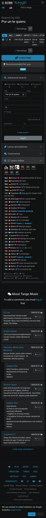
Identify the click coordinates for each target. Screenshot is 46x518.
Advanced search (16, 77)
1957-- (18, 39)
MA (33, 167)
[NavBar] (42, 2)
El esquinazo (25, 205)
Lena (13, 242)
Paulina (14, 208)
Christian (14, 229)
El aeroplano (21, 245)
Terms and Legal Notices (23, 500)
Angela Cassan (10, 331)
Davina (14, 178)
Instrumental (33, 120)
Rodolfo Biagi (9, 486)
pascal (13, 236)
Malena (23, 208)
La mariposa (23, 184)
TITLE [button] (34, 35)
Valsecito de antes (24, 232)
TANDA (26, 471)
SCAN (35, 467)
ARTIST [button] (27, 35)
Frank (13, 214)
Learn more (16, 510)
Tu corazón (23, 217)
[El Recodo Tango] (9, 466)
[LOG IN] (3, 7)
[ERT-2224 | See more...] (4, 39)
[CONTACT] (40, 481)
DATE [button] (18, 35)
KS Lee (7, 312)
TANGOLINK (14, 471)
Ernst (14, 190)
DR (6, 172)
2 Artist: (7, 112)
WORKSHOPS (11, 481)
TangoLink (37, 84)
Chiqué (22, 190)
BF (17, 172)
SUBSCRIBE (24, 57)
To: (25, 124)
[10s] (10, 39)
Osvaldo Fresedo (15, 489)
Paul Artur (15, 181)
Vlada (13, 220)
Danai (13, 184)
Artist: (6, 99)
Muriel (13, 263)
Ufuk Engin (15, 199)
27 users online (15, 160)
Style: (29, 91)
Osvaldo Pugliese (35, 486)
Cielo (24, 181)
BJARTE (14, 260)
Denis (13, 202)
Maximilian (16, 187)
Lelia (21, 251)
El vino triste (23, 236)
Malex (13, 226)
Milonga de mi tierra (27, 239)
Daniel (13, 251)
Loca (20, 214)
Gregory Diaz (12, 366)
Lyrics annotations (17, 146)
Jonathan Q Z (9, 434)
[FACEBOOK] (22, 481)
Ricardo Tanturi (21, 486)
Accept (31, 514)
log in (39, 299)
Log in (23, 138)
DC (12, 172)
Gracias (23, 260)
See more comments (23, 449)
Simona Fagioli (10, 385)
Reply (39, 317)
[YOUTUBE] (34, 481)
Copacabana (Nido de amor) (30, 178)
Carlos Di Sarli (23, 496)
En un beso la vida (24, 269)
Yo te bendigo (24, 220)
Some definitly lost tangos (16, 493)
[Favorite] (7, 39)
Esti (12, 232)
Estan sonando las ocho (28, 263)
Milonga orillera (24, 242)
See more (23, 132)
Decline (40, 514)
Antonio (14, 239)
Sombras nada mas (28, 229)
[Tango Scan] (21, 193)
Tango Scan (10, 84)
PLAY (16, 467)
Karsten (14, 205)
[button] (10, 7)
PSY (24, 476)
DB (22, 167)
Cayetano (14, 193)
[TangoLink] (23, 187)
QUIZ (35, 471)
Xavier (13, 223)
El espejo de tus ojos (31, 187)
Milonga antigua (24, 226)
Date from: (8, 124)
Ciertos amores (24, 202)
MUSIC (26, 467)
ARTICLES (14, 476)
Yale (12, 269)
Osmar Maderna (30, 489)
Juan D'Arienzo (33, 493)
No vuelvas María (28, 199)
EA (28, 167)
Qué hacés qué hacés (27, 266)
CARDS (33, 476)
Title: (6, 91)
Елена (13, 248)
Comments (14, 153)
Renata (13, 217)
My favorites (24, 84)
